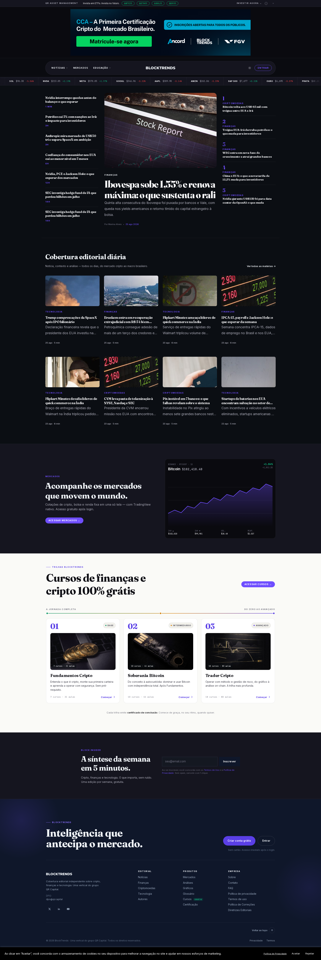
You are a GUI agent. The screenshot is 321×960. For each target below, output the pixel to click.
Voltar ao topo (260, 930)
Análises (188, 882)
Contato (233, 882)
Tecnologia (145, 893)
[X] (49, 909)
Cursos (192, 899)
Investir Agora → (249, 3)
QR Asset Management (61, 3)
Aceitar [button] (296, 953)
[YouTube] (68, 909)
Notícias (58, 67)
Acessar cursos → (258, 584)
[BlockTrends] (160, 68)
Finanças (111, 175)
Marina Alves (115, 224)
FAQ (230, 888)
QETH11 (143, 3)
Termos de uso (237, 899)
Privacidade (256, 940)
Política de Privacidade (275, 953)
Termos (270, 940)
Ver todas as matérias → (261, 266)
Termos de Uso (212, 770)
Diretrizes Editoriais (240, 910)
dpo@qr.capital (54, 899)
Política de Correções (241, 904)
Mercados (80, 67)
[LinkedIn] (58, 909)
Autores (142, 899)
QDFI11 (172, 3)
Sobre (232, 877)
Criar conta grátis (239, 840)
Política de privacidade (242, 893)
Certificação (190, 904)
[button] (266, 3)
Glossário (188, 893)
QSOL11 (158, 3)
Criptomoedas (146, 888)
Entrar (263, 67)
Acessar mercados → (64, 520)
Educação (100, 67)
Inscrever (229, 761)
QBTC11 (128, 3)
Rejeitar (309, 953)
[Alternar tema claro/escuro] (249, 68)
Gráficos (188, 888)
